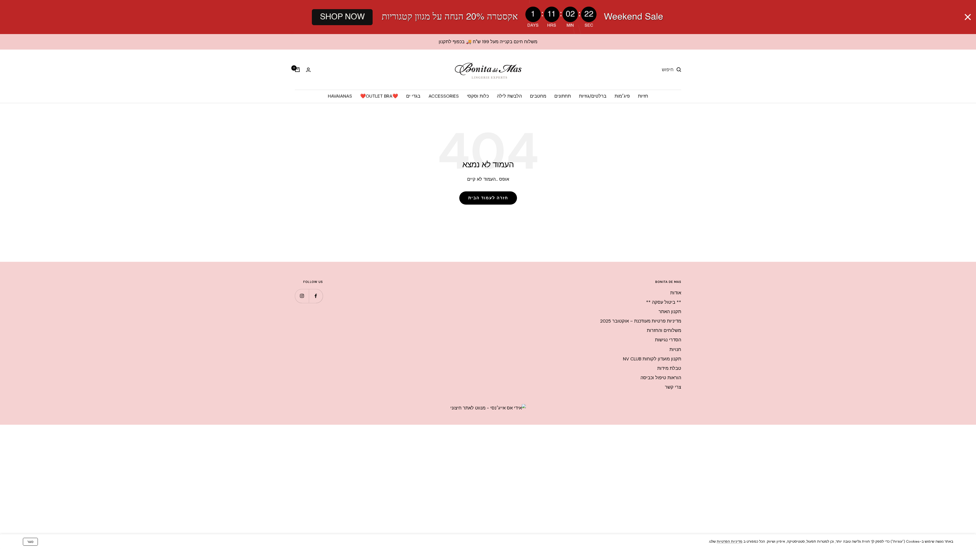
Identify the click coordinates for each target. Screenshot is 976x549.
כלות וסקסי (478, 96)
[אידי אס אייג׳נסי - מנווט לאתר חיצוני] (488, 408)
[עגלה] (297, 69)
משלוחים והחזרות (664, 330)
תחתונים (562, 96)
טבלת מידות (669, 368)
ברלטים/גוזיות (592, 96)
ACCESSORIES (444, 96)
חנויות (675, 349)
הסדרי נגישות (668, 340)
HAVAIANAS (340, 96)
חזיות (643, 96)
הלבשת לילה (509, 96)
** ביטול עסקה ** (663, 302)
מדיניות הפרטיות (729, 541)
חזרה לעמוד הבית (488, 198)
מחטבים (538, 96)
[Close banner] (967, 17)
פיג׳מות (622, 96)
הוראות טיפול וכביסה (660, 378)
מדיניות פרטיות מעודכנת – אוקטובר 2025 (640, 321)
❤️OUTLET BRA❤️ (379, 96)
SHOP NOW (342, 17)
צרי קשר (673, 387)
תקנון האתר (670, 312)
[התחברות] (308, 70)
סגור (30, 542)
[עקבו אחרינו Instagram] (302, 296)
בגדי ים (413, 96)
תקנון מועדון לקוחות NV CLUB (652, 359)
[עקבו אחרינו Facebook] (316, 296)
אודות (675, 293)
